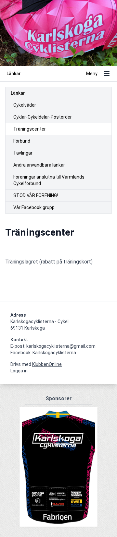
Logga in (19, 370)
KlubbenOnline (47, 364)
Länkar (18, 93)
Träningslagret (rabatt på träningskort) (49, 262)
